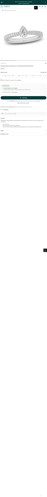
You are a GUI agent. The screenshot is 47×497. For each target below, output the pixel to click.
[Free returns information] (15, 113)
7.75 (40, 75)
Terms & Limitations (14, 92)
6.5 (23, 75)
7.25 (33, 75)
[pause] (1, 2)
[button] (45, 2)
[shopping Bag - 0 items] (45, 7)
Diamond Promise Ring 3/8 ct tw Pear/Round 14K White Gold (17, 66)
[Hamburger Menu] (1, 6)
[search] (2, 10)
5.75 (12, 75)
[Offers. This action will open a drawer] (36, 7)
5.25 (6, 75)
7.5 (36, 75)
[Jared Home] (6, 7)
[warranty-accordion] (44, 88)
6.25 (19, 75)
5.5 (9, 75)
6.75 (26, 75)
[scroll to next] (46, 76)
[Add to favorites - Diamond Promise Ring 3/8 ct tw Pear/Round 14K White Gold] (45, 63)
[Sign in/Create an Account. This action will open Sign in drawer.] (42, 6)
